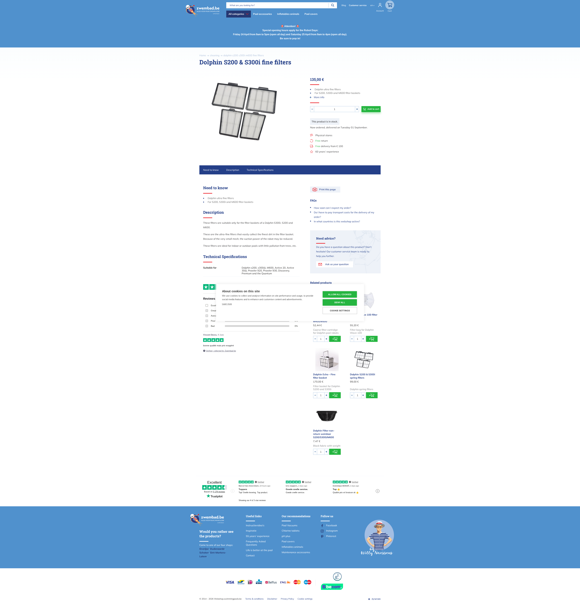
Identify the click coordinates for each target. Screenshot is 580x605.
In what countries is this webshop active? (337, 221)
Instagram (332, 530)
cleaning (214, 55)
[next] (293, 111)
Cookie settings (305, 598)
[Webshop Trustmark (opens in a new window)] (337, 586)
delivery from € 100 (329, 146)
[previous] (194, 111)
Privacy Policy (287, 598)
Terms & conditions (254, 598)
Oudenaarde (217, 548)
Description (232, 169)
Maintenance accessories (296, 552)
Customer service (358, 5)
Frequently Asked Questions (256, 543)
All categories (236, 13)
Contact (250, 555)
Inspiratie (251, 530)
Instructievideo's (255, 525)
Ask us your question (337, 264)
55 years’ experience (257, 536)
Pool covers (310, 13)
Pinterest (331, 536)
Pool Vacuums (289, 525)
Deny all (339, 302)
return (321, 140)
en (371, 5)
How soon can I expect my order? (332, 207)
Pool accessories (262, 13)
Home (202, 55)
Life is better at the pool (259, 550)
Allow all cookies (339, 294)
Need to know (211, 169)
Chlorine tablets (291, 530)
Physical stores (323, 135)
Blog (344, 5)
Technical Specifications (260, 169)
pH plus (286, 536)
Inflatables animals (288, 13)
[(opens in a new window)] (374, 599)
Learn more (227, 304)
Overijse (204, 548)
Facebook (331, 525)
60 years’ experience (327, 151)
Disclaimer (272, 598)
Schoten (204, 552)
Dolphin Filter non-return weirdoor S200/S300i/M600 (323, 434)
